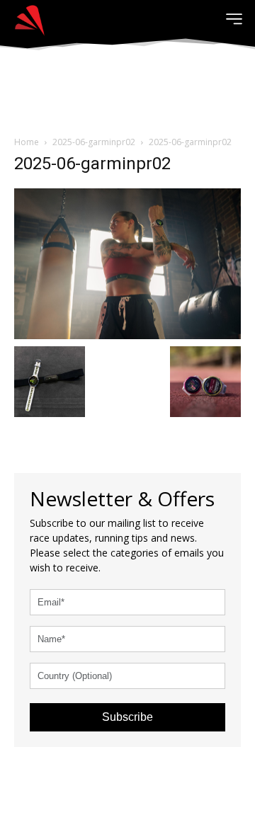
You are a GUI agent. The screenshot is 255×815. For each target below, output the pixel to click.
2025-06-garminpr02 (93, 142)
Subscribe (127, 717)
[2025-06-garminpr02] (127, 262)
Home (26, 142)
